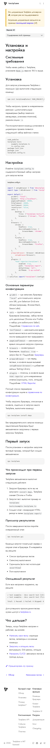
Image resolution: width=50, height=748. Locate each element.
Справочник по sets (30, 325)
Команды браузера (36, 698)
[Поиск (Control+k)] (40, 3)
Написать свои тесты (18, 635)
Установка (22, 697)
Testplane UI (37, 711)
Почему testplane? (22, 703)
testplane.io (25, 611)
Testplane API (23, 719)
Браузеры (39, 354)
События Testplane (22, 725)
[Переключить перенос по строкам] (37, 99)
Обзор (21, 693)
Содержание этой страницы (18, 35)
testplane (13, 3)
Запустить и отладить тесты (21, 646)
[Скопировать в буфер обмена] (41, 99)
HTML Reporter (28, 383)
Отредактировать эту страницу (20, 666)
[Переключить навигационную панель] (43, 3)
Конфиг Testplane (36, 705)
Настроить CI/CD (17, 653)
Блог (35, 724)
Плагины (22, 731)
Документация (38, 719)
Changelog (37, 728)
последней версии (25, 23)
